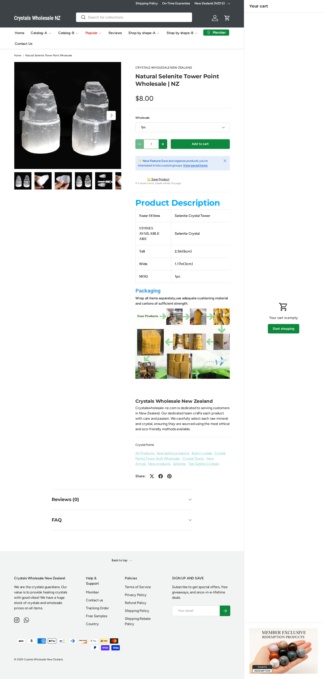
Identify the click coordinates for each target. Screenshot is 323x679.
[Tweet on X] (151, 476)
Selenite (179, 464)
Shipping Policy (147, 3)
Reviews (115, 33)
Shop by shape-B (180, 33)
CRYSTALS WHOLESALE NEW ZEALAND (163, 68)
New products (159, 464)
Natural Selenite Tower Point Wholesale (48, 55)
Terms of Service (138, 587)
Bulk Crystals (202, 453)
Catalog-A (39, 33)
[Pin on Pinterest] (169, 476)
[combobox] (134, 17)
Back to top (120, 560)
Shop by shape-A (141, 33)
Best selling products (173, 453)
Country (92, 624)
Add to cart (200, 144)
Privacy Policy (136, 595)
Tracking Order (97, 608)
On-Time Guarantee (176, 3)
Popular (91, 33)
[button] (227, 18)
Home (19, 33)
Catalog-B (66, 33)
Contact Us (23, 44)
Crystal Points (144, 445)
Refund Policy (135, 603)
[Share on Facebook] (160, 476)
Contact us (94, 600)
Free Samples (96, 616)
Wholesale (142, 118)
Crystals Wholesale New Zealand (43, 659)
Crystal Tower (193, 458)
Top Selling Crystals (203, 464)
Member (92, 592)
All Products (144, 453)
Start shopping (283, 329)
